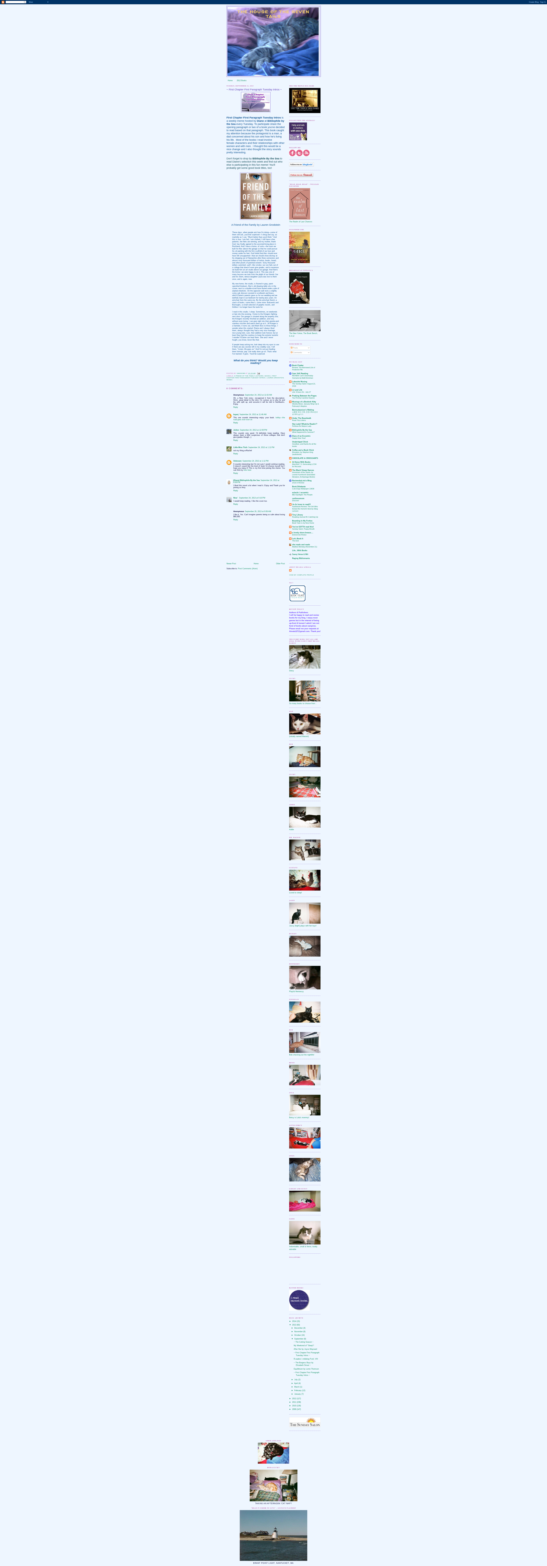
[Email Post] (258, 373)
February (298, 1390)
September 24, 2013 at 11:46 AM (253, 414)
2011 (294, 1402)
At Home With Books (301, 462)
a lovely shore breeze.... (302, 533)
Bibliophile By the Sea (302, 430)
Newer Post (231, 564)
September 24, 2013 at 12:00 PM (253, 430)
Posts (295, 348)
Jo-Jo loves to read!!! (301, 504)
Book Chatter (298, 365)
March (297, 1387)
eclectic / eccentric (300, 493)
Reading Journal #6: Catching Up (305, 517)
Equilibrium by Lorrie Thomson (306, 1369)
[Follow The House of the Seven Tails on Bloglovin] (301, 166)
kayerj (236, 414)
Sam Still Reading (300, 374)
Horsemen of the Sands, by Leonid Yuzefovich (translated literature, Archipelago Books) (303, 474)
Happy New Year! (299, 438)
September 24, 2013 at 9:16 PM (252, 498)
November (298, 1332)
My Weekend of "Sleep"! (304, 1346)
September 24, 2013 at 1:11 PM (261, 447)
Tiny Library (297, 515)
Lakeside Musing (299, 382)
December (298, 1328)
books (268, 376)
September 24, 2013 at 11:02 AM (258, 395)
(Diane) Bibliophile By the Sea (246, 480)
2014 (294, 1321)
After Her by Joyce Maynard (305, 1349)
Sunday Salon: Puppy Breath (303, 529)
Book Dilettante (299, 487)
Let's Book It (297, 539)
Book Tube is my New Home (303, 523)
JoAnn (236, 430)
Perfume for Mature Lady (301, 426)
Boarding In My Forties (302, 521)
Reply (235, 407)
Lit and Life (297, 390)
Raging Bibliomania (301, 558)
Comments (297, 353)
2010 (294, 1406)
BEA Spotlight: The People (302, 495)
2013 (294, 1325)
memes (229, 380)
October (297, 1335)
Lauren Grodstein (275, 378)
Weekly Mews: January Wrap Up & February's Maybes (305, 405)
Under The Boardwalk (301, 418)
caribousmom (298, 498)
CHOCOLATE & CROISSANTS (305, 458)
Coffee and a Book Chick (303, 450)
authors (260, 376)
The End (295, 541)
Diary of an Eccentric (301, 436)
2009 (294, 1409)
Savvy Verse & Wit (300, 554)
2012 (294, 1399)
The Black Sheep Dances (303, 470)
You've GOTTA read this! (303, 527)
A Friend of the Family (244, 376)
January (297, 1394)
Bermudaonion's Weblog (303, 410)
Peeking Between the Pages (304, 396)
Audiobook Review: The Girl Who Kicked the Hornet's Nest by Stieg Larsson (305, 509)
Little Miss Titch (240, 447)
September (299, 1339)
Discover (295, 501)
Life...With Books (299, 551)
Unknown (241, 373)
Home (230, 81)
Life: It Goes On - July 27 (301, 392)
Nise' (235, 498)
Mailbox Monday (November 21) (304, 547)
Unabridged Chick (300, 442)
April (296, 1383)
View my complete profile (301, 575)
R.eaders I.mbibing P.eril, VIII (306, 1359)
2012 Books (242, 81)
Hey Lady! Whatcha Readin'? (304, 424)
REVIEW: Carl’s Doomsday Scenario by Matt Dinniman (302, 377)
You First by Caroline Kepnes (303, 398)
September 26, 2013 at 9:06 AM (258, 511)
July (296, 1380)
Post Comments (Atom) (248, 569)
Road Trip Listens (299, 420)
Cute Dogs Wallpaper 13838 (303, 489)
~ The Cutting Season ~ (304, 1342)
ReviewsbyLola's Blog (302, 481)
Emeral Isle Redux (299, 535)
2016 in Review (298, 483)
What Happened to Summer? (303, 432)
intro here (247, 470)
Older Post (280, 564)
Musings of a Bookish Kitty (304, 402)
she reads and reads (301, 545)
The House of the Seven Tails (274, 14)
